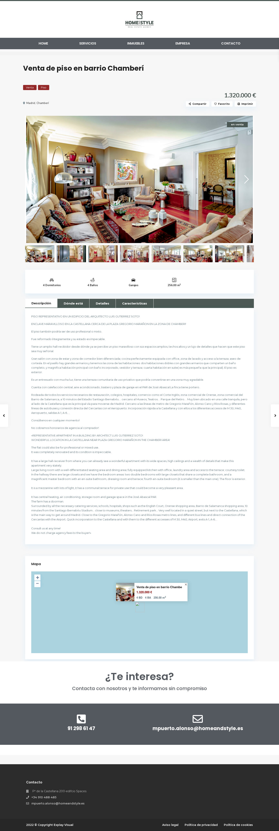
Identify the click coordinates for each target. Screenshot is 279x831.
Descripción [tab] (41, 303)
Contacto (230, 43)
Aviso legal (170, 825)
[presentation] (32, 179)
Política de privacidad (201, 825)
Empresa (182, 43)
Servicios (87, 43)
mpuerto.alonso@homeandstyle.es (198, 728)
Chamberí (43, 103)
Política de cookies (238, 825)
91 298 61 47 (81, 728)
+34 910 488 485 (43, 797)
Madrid (30, 103)
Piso (43, 87)
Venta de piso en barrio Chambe (159, 587)
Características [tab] (134, 303)
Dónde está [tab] (73, 303)
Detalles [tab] (102, 303)
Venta (30, 87)
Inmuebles (135, 43)
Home (43, 43)
